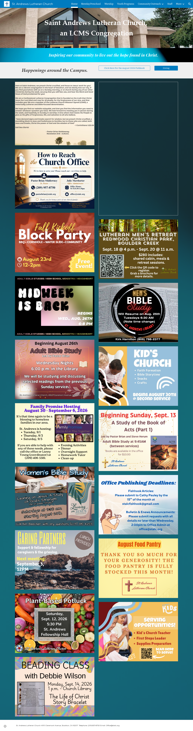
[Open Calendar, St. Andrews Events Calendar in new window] (172, 85)
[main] (96, 28)
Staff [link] (169, 4)
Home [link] (74, 4)
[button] (189, 4)
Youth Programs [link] (125, 4)
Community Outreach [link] (149, 4)
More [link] (179, 4)
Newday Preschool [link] (91, 4)
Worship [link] (108, 4)
